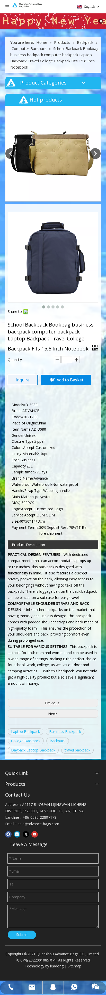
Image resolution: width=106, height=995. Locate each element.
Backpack (58, 740)
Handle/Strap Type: (27, 490)
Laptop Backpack (25, 731)
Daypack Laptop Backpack (33, 750)
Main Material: (23, 496)
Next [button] (95, 153)
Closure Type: (23, 441)
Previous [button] (10, 153)
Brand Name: (23, 478)
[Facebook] (8, 834)
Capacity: (19, 466)
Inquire (23, 380)
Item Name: (21, 429)
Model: (17, 404)
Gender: (18, 435)
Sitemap (74, 966)
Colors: (17, 447)
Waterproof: (22, 484)
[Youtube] (34, 834)
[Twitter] (26, 834)
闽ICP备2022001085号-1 (36, 960)
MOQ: (16, 502)
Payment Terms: (25, 527)
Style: (16, 459)
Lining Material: (24, 453)
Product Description (28, 544)
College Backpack (25, 740)
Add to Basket (70, 380)
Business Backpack (65, 731)
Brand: (17, 410)
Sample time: (22, 472)
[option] (53, 153)
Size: (15, 521)
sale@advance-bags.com (38, 823)
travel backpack (77, 750)
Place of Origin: (24, 423)
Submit (22, 934)
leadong (57, 966)
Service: (18, 515)
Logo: (16, 508)
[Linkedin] (17, 834)
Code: (16, 416)
